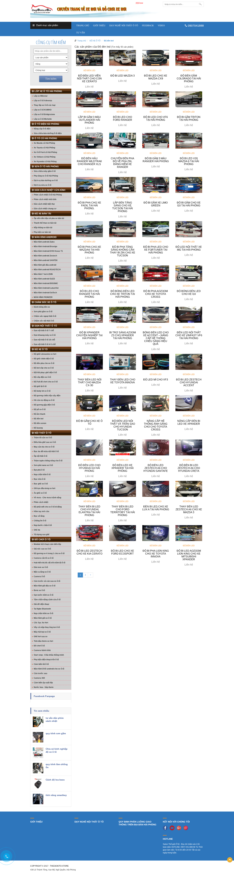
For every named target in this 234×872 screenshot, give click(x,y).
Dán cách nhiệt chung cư (45, 208)
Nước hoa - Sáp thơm (43, 687)
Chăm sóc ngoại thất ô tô (45, 316)
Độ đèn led (38, 419)
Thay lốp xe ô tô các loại (44, 105)
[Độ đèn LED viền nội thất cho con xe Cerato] (89, 58)
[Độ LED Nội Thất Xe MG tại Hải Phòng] (188, 229)
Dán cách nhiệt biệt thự (44, 204)
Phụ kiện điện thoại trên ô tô (46, 659)
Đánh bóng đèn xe (42, 307)
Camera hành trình (42, 650)
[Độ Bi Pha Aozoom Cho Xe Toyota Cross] (155, 273)
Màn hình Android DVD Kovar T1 (48, 251)
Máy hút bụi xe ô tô (42, 632)
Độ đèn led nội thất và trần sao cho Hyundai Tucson (122, 425)
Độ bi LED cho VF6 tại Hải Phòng (155, 118)
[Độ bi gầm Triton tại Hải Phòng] (188, 99)
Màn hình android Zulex (44, 242)
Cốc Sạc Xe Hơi (41, 623)
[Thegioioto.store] (95, 9)
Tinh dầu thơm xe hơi (43, 641)
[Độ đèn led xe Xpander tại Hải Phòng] (122, 447)
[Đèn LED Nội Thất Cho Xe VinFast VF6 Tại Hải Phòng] (188, 314)
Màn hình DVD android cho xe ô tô (49, 669)
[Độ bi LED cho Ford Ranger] (122, 99)
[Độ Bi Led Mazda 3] (122, 58)
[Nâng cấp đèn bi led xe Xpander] (188, 403)
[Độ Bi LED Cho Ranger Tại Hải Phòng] (89, 273)
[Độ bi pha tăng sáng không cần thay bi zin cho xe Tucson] (122, 229)
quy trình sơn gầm (56, 733)
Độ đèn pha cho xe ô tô (44, 363)
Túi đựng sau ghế (41, 534)
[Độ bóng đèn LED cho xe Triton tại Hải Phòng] (122, 273)
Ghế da (37, 530)
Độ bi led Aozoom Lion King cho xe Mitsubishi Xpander (189, 555)
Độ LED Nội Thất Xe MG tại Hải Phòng (189, 248)
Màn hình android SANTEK (46, 260)
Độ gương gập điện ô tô (44, 405)
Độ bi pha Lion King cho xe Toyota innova (156, 553)
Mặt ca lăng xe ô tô (42, 572)
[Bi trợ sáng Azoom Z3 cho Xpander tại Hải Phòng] (122, 314)
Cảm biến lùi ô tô (41, 664)
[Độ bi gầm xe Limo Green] (155, 185)
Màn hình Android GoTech (45, 293)
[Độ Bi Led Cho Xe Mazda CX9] (155, 58)
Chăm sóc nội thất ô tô (44, 321)
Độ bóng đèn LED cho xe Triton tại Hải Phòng (122, 294)
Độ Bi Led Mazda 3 (122, 75)
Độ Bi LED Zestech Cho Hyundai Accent (189, 382)
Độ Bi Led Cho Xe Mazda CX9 (155, 77)
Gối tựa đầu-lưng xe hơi (44, 488)
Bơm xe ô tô (39, 590)
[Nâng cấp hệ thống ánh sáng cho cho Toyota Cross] (155, 403)
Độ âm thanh (39, 414)
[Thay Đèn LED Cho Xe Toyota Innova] (122, 362)
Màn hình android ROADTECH (47, 269)
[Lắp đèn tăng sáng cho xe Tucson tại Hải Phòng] (122, 185)
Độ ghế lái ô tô (40, 386)
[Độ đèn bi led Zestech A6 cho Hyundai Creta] (188, 447)
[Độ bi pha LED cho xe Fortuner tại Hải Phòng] (155, 229)
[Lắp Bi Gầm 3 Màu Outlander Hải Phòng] (89, 99)
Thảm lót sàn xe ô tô (43, 437)
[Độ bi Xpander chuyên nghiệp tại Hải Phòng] (89, 314)
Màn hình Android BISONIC (46, 283)
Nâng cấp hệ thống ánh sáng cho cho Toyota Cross (155, 425)
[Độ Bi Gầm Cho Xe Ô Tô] (89, 403)
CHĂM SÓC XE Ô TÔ (45, 302)
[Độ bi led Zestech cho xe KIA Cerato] (89, 533)
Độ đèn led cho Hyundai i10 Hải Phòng (89, 468)
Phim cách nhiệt (41, 502)
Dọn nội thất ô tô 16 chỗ (44, 340)
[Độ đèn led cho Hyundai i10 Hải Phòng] (89, 447)
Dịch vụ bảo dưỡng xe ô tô (46, 180)
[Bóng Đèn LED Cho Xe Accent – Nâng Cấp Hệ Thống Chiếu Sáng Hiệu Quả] (155, 314)
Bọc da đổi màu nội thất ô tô (46, 451)
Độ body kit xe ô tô (42, 391)
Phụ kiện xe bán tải (42, 232)
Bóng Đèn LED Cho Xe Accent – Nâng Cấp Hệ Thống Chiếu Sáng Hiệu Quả (156, 338)
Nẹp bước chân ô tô (43, 525)
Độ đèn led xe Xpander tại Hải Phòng (122, 468)
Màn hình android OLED (44, 279)
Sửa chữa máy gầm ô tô (45, 171)
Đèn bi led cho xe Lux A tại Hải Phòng (155, 508)
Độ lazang (38, 428)
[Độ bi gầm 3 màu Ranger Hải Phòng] (155, 140)
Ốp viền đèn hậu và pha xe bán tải (49, 218)
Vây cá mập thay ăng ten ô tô (47, 627)
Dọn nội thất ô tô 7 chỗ (44, 330)
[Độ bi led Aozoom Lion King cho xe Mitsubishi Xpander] (188, 533)
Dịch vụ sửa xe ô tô (42, 185)
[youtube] (173, 828)
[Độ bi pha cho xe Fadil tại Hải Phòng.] (89, 185)
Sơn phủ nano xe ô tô (43, 465)
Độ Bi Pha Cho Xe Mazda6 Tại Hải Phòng (89, 250)
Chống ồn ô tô (40, 521)
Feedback (148, 25)
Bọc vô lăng (39, 516)
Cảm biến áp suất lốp (43, 683)
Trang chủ (82, 25)
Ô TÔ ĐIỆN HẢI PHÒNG (47, 124)
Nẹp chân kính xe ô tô (43, 613)
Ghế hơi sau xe (40, 636)
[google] (180, 828)
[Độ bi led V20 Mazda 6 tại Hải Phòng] (188, 140)
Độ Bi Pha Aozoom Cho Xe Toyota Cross (155, 294)
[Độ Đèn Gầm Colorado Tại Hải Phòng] (188, 58)
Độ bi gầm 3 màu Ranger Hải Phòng (156, 160)
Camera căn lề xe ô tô (43, 558)
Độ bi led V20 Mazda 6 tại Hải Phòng (188, 161)
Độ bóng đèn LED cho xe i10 (189, 292)
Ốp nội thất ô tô (40, 456)
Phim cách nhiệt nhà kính (45, 199)
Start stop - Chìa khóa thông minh (49, 655)
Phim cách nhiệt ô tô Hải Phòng (48, 195)
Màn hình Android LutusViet (46, 288)
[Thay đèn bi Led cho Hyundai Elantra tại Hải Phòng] (89, 489)
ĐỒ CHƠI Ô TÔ (42, 539)
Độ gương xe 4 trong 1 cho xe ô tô (49, 553)
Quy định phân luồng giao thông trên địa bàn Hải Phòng (137, 823)
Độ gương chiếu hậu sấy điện (47, 395)
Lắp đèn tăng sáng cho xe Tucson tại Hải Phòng (122, 207)
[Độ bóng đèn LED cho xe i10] (188, 273)
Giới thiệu (99, 25)
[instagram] (186, 828)
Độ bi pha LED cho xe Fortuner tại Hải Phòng (155, 250)
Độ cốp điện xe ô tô (42, 377)
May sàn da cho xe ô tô (44, 447)
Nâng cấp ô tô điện (42, 129)
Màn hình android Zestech (45, 256)
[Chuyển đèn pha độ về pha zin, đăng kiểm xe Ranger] (122, 140)
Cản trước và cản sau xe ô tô (47, 581)
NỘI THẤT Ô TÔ (43, 433)
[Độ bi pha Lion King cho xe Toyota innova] (155, 533)
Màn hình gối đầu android (45, 265)
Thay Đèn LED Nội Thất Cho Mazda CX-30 (89, 382)
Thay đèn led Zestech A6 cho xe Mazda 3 (189, 509)
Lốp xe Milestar (41, 96)
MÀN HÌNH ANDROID (46, 237)
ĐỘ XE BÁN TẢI (43, 213)
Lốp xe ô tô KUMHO (42, 110)
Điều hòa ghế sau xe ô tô (45, 442)
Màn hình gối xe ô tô (43, 618)
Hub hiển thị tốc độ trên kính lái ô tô (49, 563)
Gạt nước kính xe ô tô (43, 595)
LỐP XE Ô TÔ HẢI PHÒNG (48, 91)
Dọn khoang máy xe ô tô (45, 335)
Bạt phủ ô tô (39, 470)
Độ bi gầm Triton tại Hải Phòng (188, 118)
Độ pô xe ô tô (40, 409)
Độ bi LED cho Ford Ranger (122, 118)
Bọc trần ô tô (39, 479)
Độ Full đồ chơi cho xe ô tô (46, 382)
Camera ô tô (39, 576)
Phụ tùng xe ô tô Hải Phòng (46, 176)
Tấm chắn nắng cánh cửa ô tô (47, 599)
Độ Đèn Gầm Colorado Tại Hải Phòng (189, 78)
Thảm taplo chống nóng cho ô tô (48, 461)
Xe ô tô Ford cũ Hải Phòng (45, 152)
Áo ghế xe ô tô (40, 493)
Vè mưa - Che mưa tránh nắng (47, 497)
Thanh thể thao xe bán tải (45, 223)
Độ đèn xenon (40, 423)
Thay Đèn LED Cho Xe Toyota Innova (122, 381)
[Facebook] (166, 828)
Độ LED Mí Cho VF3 (155, 379)
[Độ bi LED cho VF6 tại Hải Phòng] (155, 99)
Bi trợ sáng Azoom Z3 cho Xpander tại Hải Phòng (122, 335)
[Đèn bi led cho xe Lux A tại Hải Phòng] (155, 489)
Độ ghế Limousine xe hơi (45, 354)
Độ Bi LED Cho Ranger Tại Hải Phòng (89, 294)
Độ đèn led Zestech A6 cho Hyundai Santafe (155, 468)
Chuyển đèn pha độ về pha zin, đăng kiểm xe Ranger (122, 162)
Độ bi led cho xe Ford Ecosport (122, 552)
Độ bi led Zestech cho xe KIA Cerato (89, 552)
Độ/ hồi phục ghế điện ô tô (45, 372)
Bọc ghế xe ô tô (41, 484)
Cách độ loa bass (55, 779)
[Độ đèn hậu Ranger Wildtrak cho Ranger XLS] (89, 140)
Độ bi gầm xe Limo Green (156, 204)
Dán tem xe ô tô (41, 567)
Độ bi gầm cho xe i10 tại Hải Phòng (189, 204)
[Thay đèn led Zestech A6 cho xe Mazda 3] (188, 489)
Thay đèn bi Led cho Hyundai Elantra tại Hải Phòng (89, 511)
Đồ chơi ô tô (39, 646)
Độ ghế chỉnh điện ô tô (44, 359)
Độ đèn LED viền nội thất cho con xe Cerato (89, 78)
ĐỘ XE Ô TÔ (41, 349)
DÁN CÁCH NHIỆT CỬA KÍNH (50, 190)
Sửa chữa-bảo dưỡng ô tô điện (48, 133)
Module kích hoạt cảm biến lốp (47, 544)
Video (161, 25)
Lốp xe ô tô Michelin (43, 119)
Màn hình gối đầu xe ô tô (44, 586)
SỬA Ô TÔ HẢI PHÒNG (47, 166)
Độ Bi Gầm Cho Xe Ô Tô (89, 422)
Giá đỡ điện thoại (41, 604)
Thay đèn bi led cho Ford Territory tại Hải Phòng (122, 511)
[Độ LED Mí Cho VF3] (155, 362)
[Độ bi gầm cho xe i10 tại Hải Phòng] (188, 185)
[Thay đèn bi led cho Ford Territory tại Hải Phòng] (122, 489)
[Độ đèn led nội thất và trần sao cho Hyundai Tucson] (122, 403)
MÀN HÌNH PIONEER (43, 297)
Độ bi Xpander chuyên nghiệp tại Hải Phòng (89, 335)
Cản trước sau (40, 673)
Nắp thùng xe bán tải (43, 227)
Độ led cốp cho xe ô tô (44, 368)
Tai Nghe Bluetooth (42, 609)
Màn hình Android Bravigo (45, 246)
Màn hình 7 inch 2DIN (43, 274)
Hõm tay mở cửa (41, 511)
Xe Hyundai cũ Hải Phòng (45, 161)
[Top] (229, 859)
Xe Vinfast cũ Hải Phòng (44, 157)
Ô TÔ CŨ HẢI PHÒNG (46, 138)
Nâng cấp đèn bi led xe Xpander (188, 422)
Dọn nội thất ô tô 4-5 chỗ (45, 344)
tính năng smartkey (56, 795)
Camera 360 (39, 678)
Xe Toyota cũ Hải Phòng (44, 148)
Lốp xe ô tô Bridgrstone (44, 114)
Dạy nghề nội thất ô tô (123, 25)
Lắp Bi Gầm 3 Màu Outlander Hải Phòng (89, 120)
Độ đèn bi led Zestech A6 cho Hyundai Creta (189, 468)
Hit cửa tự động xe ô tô (44, 400)
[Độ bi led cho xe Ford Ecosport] (122, 533)
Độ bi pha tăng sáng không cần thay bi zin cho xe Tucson (122, 251)
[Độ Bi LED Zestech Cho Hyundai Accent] (188, 362)
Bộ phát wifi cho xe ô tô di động (48, 507)
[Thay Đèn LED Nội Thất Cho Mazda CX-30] (89, 362)
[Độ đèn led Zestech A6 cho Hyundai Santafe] (155, 447)
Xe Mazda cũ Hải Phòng (44, 143)
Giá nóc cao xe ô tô (42, 549)
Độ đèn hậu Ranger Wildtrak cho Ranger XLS (89, 161)
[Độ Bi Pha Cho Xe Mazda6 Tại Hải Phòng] (89, 229)
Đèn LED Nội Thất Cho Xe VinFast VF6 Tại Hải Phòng (188, 335)
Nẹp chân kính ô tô (42, 474)
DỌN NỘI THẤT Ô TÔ (46, 325)
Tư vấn (80, 33)
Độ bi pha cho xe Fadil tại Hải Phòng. (89, 205)
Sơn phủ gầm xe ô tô (43, 311)
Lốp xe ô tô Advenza (43, 100)
